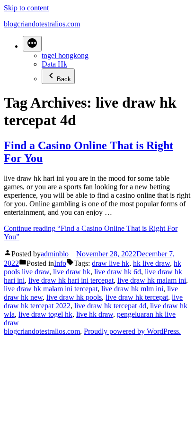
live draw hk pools (74, 297)
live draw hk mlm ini (132, 289)
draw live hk (110, 263)
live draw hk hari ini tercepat (71, 280)
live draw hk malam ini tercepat (51, 289)
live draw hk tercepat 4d (110, 306)
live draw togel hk (45, 314)
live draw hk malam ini (151, 280)
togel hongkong (65, 55)
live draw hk (71, 272)
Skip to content (26, 8)
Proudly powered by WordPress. (132, 331)
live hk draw (94, 314)
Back (64, 79)
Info (60, 263)
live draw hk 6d (117, 272)
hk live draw (151, 263)
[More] (32, 43)
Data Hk (54, 64)
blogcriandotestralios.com (42, 24)
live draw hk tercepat (137, 297)
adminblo (55, 254)
